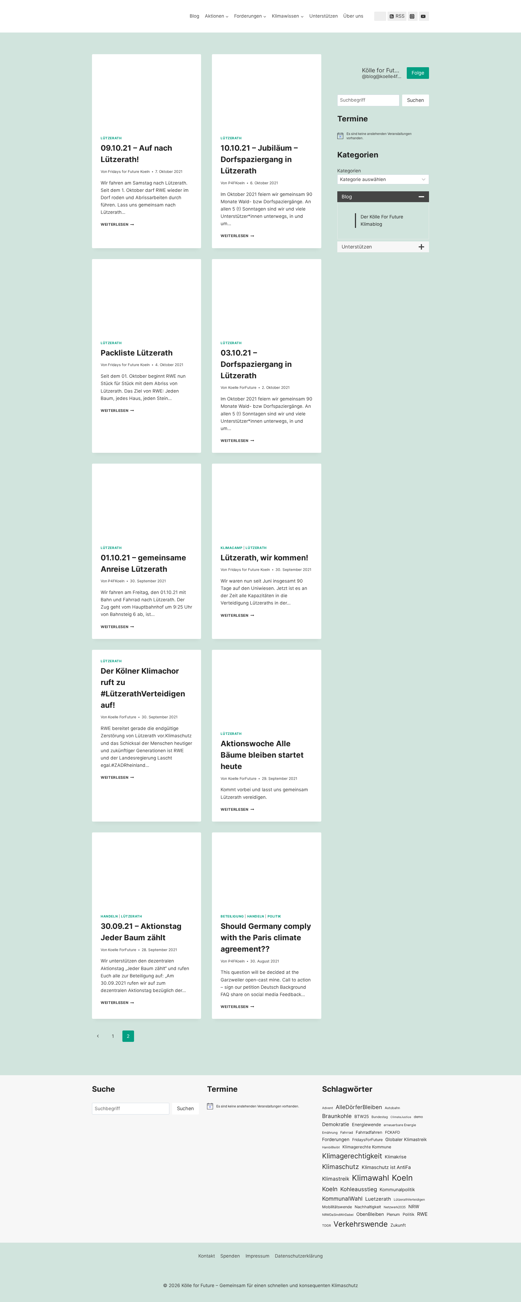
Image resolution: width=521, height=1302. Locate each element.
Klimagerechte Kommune (366, 1146)
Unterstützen (323, 16)
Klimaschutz (340, 1167)
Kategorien (349, 170)
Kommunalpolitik (397, 1189)
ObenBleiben (370, 1214)
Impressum (257, 1256)
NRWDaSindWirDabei (338, 1215)
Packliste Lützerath (137, 352)
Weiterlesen (117, 224)
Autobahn (392, 1108)
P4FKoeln (236, 183)
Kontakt (206, 1256)
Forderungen (336, 1139)
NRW (413, 1206)
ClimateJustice (400, 1117)
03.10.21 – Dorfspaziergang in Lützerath (256, 364)
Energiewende (366, 1124)
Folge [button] (418, 73)
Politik (274, 916)
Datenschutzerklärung (299, 1256)
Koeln (402, 1178)
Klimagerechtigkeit (352, 1156)
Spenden (230, 1256)
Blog (194, 16)
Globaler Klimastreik (406, 1139)
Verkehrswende (360, 1224)
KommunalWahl (342, 1198)
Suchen (415, 100)
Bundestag (379, 1117)
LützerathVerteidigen (409, 1199)
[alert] (383, 135)
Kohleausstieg (358, 1189)
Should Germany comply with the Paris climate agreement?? (266, 938)
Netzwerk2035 (395, 1207)
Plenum (393, 1214)
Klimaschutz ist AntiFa (386, 1167)
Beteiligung (232, 916)
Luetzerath (378, 1199)
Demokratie (335, 1124)
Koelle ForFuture (242, 387)
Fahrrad (346, 1132)
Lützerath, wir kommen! (264, 557)
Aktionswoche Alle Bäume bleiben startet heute (262, 755)
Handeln (109, 916)
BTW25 (361, 1116)
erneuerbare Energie (400, 1125)
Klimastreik (335, 1178)
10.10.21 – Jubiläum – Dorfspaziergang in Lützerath (259, 159)
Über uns (353, 16)
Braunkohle (337, 1116)
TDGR (326, 1225)
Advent (327, 1108)
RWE (422, 1214)
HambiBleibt (331, 1147)
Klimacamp (231, 548)
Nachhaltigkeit (368, 1206)
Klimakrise (395, 1156)
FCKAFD (392, 1132)
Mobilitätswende (337, 1206)
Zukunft (398, 1225)
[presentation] (146, 90)
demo (418, 1117)
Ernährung (330, 1133)
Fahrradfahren (369, 1132)
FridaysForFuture (367, 1139)
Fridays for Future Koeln (129, 171)
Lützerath (111, 138)
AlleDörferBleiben (359, 1107)
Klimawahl (370, 1178)
